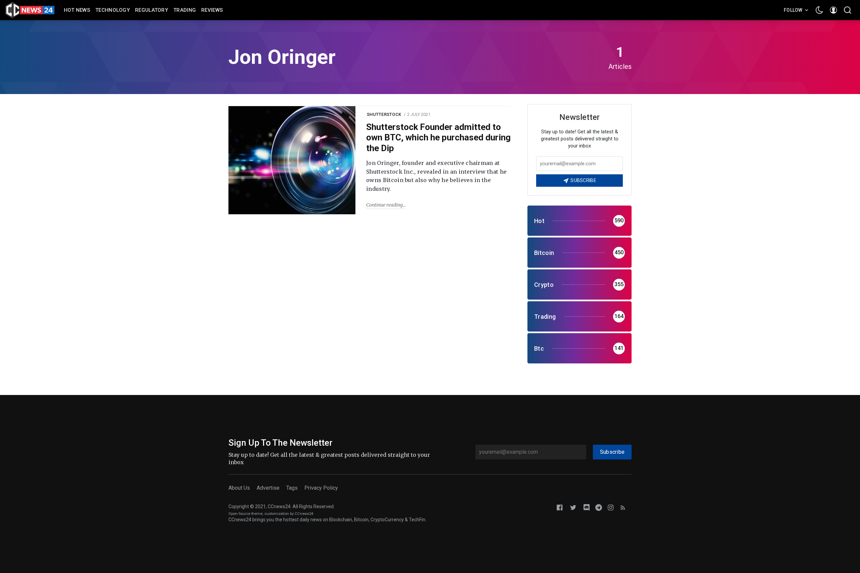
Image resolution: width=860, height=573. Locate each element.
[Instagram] (610, 507)
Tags (292, 488)
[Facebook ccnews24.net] (559, 507)
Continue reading (384, 205)
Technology (112, 10)
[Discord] (586, 507)
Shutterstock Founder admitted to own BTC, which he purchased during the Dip (438, 137)
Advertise (268, 488)
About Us (239, 488)
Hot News (77, 10)
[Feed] (622, 507)
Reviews (212, 10)
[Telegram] (598, 507)
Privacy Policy (321, 488)
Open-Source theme (245, 514)
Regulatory (151, 10)
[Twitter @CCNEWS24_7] (573, 507)
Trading (184, 10)
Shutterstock (384, 114)
